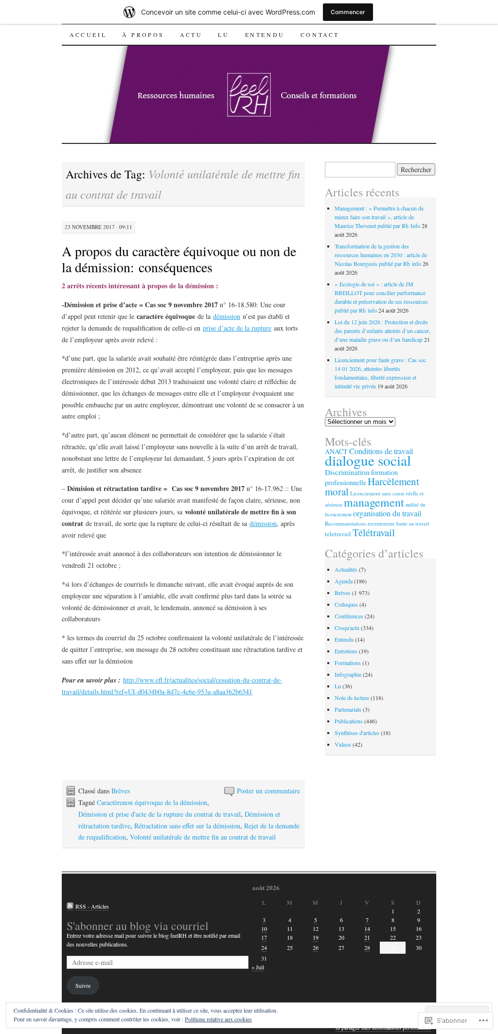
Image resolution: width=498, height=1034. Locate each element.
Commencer (348, 12)
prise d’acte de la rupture (237, 328)
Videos (343, 744)
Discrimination (347, 472)
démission (226, 316)
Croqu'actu (347, 627)
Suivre (82, 985)
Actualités (346, 569)
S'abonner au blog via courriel (138, 925)
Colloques (346, 604)
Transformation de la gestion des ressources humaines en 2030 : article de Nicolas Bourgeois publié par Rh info (381, 254)
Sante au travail (412, 523)
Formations (348, 662)
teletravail (338, 534)
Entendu (265, 34)
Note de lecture (352, 697)
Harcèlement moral (372, 486)
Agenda (344, 581)
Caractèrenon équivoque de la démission (152, 802)
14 (367, 928)
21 (367, 937)
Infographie (348, 674)
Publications (349, 721)
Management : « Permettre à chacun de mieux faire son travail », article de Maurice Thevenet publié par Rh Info (379, 216)
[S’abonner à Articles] (70, 906)
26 (316, 947)
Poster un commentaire (268, 790)
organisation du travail (387, 513)
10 (264, 928)
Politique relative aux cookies (218, 1019)
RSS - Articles (92, 906)
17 (264, 937)
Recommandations (345, 523)
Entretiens (346, 651)
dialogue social (368, 460)
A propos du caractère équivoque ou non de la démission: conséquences (179, 259)
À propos (143, 34)
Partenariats (348, 709)
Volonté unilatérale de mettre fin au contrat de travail (203, 836)
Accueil (88, 34)
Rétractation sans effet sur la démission (187, 825)
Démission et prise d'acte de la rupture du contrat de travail (159, 814)
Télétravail (374, 532)
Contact (320, 34)
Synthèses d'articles (357, 732)
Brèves (120, 790)
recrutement (381, 523)
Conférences (349, 616)
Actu (191, 34)
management (374, 502)
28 (367, 947)
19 (316, 937)
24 (264, 947)
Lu (223, 34)
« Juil (257, 967)
